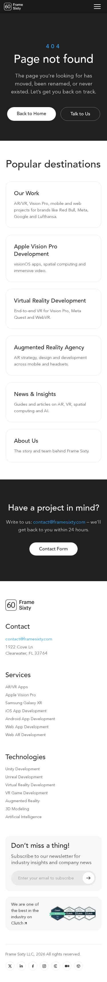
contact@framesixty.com (59, 522)
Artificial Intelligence (23, 816)
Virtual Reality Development (30, 784)
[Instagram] (44, 966)
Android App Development (30, 718)
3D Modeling (17, 808)
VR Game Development (26, 792)
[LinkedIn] (21, 966)
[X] (10, 966)
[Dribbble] (78, 966)
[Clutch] (55, 966)
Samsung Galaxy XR (23, 702)
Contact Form (53, 549)
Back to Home (31, 113)
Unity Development (22, 768)
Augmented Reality (22, 800)
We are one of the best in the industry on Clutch (25, 913)
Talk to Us (80, 114)
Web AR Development (25, 734)
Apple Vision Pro (20, 694)
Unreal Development (24, 776)
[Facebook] (32, 966)
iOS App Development (26, 710)
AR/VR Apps (16, 686)
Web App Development (27, 726)
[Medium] (67, 966)
